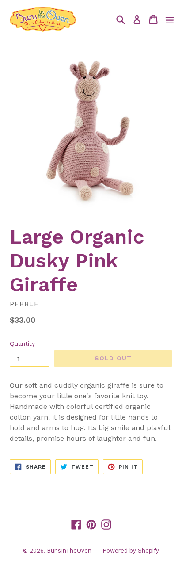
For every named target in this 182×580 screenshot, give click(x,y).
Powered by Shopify (130, 550)
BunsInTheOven (69, 550)
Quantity (22, 343)
